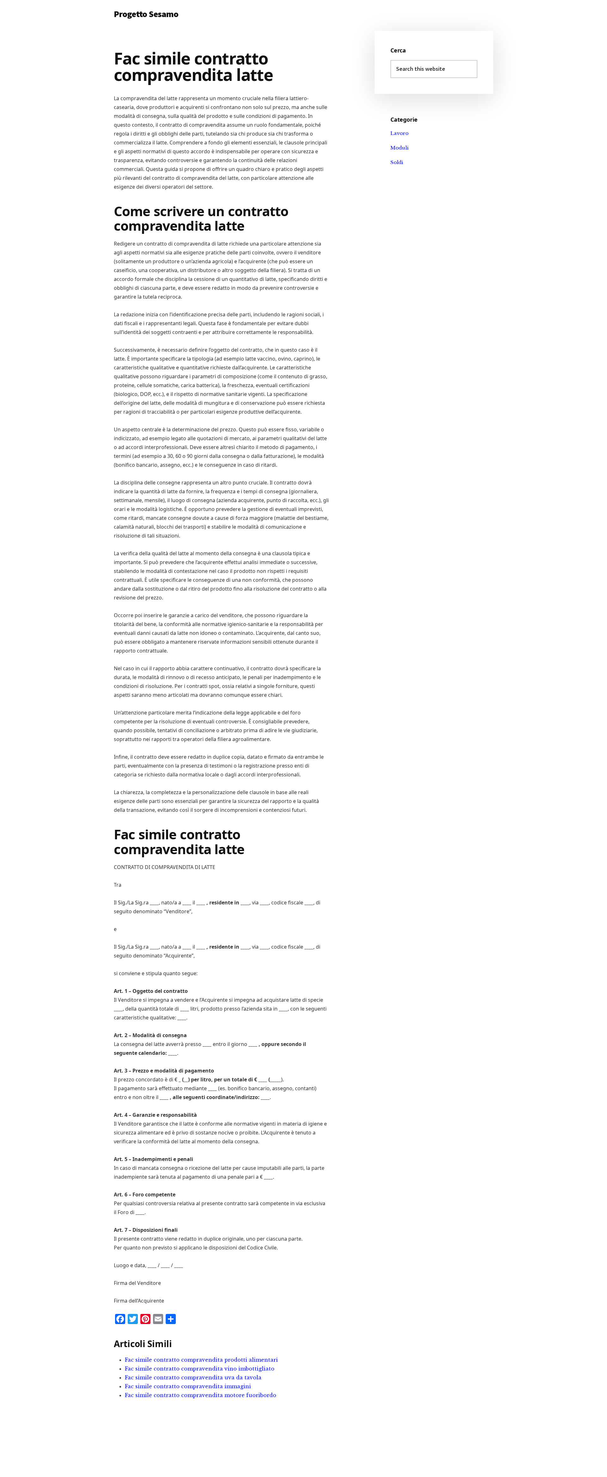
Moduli (399, 148)
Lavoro (399, 133)
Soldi (396, 162)
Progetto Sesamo (146, 14)
